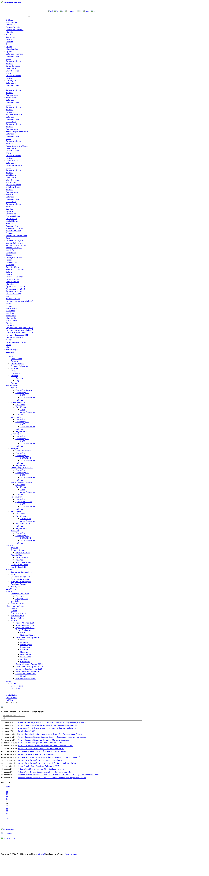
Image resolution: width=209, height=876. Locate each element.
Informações (26, 644)
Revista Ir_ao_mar (19, 613)
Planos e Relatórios (19, 366)
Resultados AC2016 (26, 731)
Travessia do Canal (19, 565)
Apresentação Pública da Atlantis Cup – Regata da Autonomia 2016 (47, 728)
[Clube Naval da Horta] (11, 2)
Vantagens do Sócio (20, 594)
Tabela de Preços (18, 584)
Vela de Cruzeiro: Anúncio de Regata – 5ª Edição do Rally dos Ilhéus (47, 763)
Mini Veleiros (16, 434)
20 (7, 801)
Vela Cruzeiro (17, 497)
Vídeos (14, 611)
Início (22, 640)
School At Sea (17, 618)
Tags (17, 380)
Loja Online (11, 589)
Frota (13, 371)
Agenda (14, 548)
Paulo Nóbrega (71, 854)
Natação (15, 448)
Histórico (15, 620)
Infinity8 (41, 854)
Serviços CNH (21, 598)
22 (7, 806)
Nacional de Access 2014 (27, 671)
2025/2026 (25, 458)
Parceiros (19, 596)
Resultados (25, 652)
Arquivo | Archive (23, 562)
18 (7, 796)
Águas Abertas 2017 (24, 628)
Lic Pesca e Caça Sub (20, 577)
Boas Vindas (16, 359)
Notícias (14, 376)
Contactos (15, 373)
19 (7, 798)
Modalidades (12, 385)
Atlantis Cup (16, 555)
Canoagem (16, 417)
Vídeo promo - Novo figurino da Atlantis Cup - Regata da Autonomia (47, 725)
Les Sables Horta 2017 (25, 674)
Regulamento (21, 431)
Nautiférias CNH (18, 567)
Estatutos (15, 361)
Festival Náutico (22, 552)
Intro (22, 632)
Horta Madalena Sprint (25, 678)
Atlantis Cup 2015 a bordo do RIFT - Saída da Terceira (41, 769)
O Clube (9, 356)
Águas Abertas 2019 (24, 623)
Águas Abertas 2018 (24, 625)
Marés (13, 683)
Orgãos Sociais (17, 363)
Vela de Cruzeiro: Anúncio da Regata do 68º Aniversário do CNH (45, 745)
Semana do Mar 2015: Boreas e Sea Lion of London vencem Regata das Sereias (52, 777)
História (14, 368)
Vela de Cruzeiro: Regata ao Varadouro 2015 (37, 754)
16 (7, 791)
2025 (22, 424)
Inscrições (15, 586)
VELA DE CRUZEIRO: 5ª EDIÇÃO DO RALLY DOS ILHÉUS (42, 751)
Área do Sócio (17, 603)
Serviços (10, 569)
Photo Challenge (23, 630)
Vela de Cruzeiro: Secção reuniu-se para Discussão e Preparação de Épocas (50, 734)
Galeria (14, 608)
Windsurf (15, 531)
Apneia (14, 388)
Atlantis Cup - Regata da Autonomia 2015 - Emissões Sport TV (44, 771)
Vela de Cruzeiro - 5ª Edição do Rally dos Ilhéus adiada (41, 748)
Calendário (20, 405)
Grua (13, 574)
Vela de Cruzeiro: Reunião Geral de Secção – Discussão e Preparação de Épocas (52, 737)
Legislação (15, 688)
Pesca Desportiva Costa (21, 482)
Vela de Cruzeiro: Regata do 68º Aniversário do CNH (40, 742)
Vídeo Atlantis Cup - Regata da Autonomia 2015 (38, 766)
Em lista (19, 378)
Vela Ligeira (16, 511)
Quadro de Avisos (23, 502)
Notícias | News (27, 635)
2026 (22, 395)
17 (7, 794)
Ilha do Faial (25, 657)
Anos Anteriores (27, 397)
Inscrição (15, 601)
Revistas (19, 560)
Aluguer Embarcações (21, 581)
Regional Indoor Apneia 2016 (29, 664)
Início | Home (21, 557)
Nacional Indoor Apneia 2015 (29, 666)
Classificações (22, 392)
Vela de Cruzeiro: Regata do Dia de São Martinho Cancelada (43, 739)
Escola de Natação (24, 451)
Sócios (9, 591)
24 (7, 811)
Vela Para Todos (22, 523)
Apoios (14, 383)
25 (7, 813)
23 (7, 808)
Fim (7, 818)
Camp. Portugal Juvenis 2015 (28, 669)
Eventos (9, 545)
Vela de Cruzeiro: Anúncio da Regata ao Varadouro (40, 760)
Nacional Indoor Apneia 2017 (29, 637)
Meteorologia (17, 686)
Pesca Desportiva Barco (22, 468)
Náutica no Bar (17, 615)
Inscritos (24, 649)
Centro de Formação (20, 579)
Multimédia (25, 654)
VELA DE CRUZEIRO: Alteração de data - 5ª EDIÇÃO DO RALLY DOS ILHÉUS (50, 757)
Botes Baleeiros (18, 402)
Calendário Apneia (23, 390)
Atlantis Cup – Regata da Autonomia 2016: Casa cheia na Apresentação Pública (52, 722)
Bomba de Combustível (21, 572)
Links (8, 681)
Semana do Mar (18, 550)
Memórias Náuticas (15, 606)
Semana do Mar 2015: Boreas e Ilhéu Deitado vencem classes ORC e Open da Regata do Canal (58, 774)
